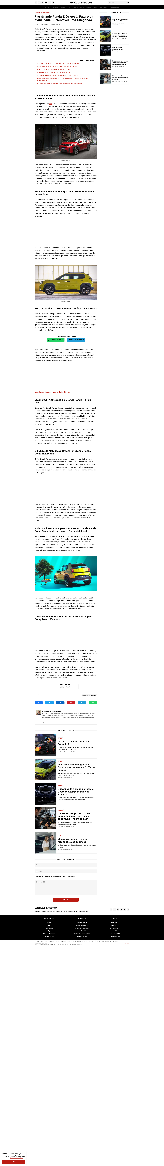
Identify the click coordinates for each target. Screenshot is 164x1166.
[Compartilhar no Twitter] (49, 702)
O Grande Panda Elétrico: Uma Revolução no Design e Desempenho (58, 63)
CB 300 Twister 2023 (114, 936)
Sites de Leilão (82, 931)
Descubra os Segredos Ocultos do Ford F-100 (52, 392)
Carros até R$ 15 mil (82, 936)
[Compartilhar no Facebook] (39, 702)
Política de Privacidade (69, 911)
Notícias (46, 12)
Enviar (65, 899)
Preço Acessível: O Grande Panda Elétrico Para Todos (53, 69)
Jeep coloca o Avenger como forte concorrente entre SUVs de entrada (76, 767)
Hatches (41, 695)
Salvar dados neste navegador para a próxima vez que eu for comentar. (55, 876)
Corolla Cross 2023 (114, 933)
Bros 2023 (114, 931)
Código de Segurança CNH (82, 933)
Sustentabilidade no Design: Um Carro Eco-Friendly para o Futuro (57, 66)
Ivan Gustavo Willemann (51, 711)
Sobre (44, 911)
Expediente (51, 911)
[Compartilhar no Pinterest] (71, 702)
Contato (37, 911)
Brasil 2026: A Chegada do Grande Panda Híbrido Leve (54, 72)
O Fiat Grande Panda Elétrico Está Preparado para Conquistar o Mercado (59, 83)
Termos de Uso (83, 911)
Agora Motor (39, 12)
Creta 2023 (114, 922)
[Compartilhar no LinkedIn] (60, 702)
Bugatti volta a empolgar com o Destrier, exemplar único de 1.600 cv (76, 792)
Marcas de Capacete (82, 925)
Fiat (50, 104)
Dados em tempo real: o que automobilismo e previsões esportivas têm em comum (74, 816)
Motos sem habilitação (82, 928)
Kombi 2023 (114, 925)
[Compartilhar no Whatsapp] (93, 702)
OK (14, 1162)
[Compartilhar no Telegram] (82, 702)
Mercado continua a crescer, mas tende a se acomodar (74, 840)
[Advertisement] (66, 232)
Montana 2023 (114, 928)
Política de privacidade (16, 1158)
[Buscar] (128, 2)
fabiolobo (127, 943)
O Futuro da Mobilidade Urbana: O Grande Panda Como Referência (57, 75)
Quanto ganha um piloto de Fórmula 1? (73, 743)
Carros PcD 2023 (82, 922)
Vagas (58, 911)
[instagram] (43, 722)
